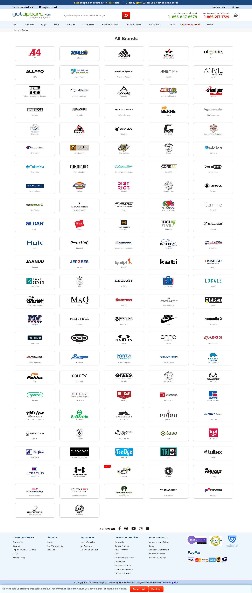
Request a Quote (123, 565)
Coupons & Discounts (159, 549)
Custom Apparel (190, 24)
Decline (156, 589)
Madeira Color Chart (124, 557)
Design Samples (122, 573)
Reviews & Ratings (157, 557)
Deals (172, 24)
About (49, 542)
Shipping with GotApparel (25, 549)
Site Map (51, 549)
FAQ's (15, 553)
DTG (117, 553)
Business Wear (110, 24)
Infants (71, 24)
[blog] (147, 529)
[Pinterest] (126, 529)
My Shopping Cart (89, 549)
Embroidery (120, 542)
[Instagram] (140, 529)
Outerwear (155, 24)
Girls (57, 24)
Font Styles (120, 561)
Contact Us (18, 542)
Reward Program (157, 553)
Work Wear (88, 24)
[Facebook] (119, 529)
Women (29, 24)
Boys (44, 24)
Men (15, 24)
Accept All (139, 589)
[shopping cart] (235, 15)
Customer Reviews (124, 569)
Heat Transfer (121, 549)
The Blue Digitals (169, 582)
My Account (219, 7)
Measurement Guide (158, 542)
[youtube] (133, 529)
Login (236, 7)
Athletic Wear (134, 24)
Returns (16, 546)
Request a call (49, 7)
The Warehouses (55, 546)
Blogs (151, 546)
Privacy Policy (19, 557)
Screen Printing (122, 546)
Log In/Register (88, 542)
